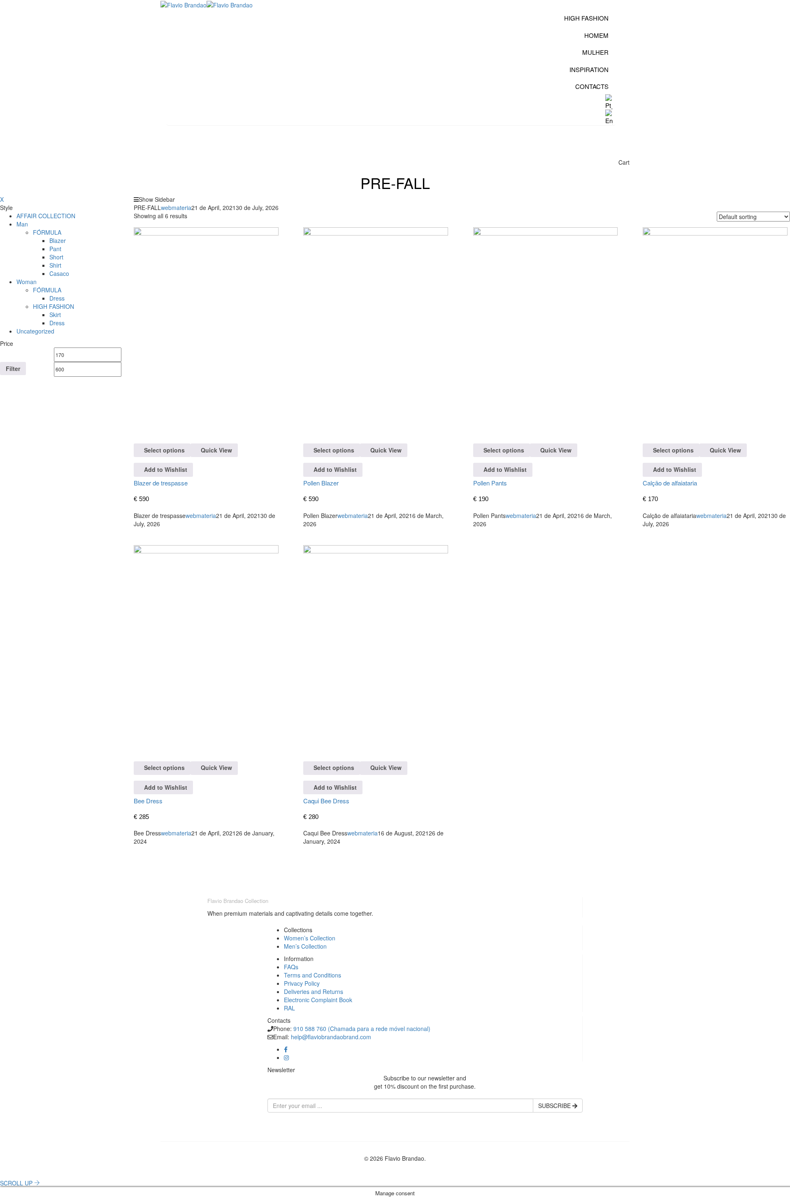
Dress (57, 298)
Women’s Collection (309, 938)
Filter (13, 368)
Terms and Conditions (312, 975)
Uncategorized (35, 331)
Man (22, 224)
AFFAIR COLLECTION (45, 216)
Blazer (57, 240)
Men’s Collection (305, 946)
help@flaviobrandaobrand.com (331, 1037)
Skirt (55, 314)
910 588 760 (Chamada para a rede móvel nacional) (361, 1028)
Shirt (55, 265)
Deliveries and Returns (313, 991)
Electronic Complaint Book (318, 1000)
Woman (26, 282)
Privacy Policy (302, 983)
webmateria (176, 207)
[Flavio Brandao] (183, 4)
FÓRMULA (47, 232)
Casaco (59, 273)
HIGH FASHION (53, 306)
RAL (289, 1008)
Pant (55, 249)
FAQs (291, 967)
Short (56, 257)
